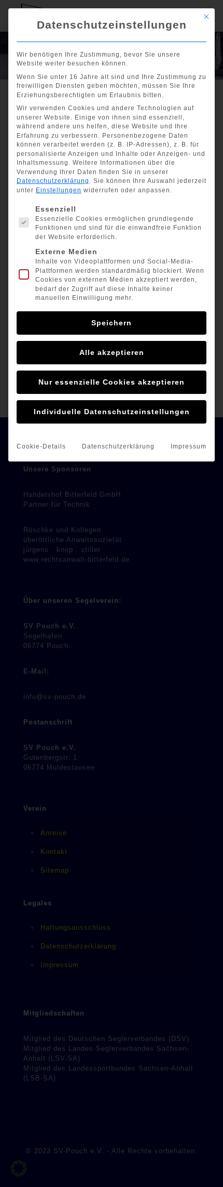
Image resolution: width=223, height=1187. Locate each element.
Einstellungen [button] (58, 190)
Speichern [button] (111, 323)
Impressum (188, 446)
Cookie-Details (41, 446)
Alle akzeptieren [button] (111, 352)
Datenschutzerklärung (53, 180)
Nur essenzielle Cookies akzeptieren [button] (111, 382)
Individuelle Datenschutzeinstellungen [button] (112, 411)
